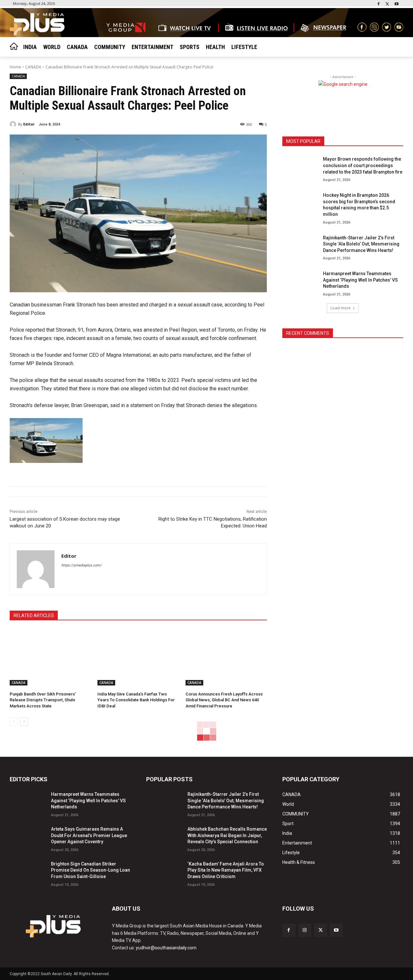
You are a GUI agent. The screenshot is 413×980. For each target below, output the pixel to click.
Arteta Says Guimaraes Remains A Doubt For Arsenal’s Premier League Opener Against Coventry (89, 835)
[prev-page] (14, 721)
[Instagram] (304, 930)
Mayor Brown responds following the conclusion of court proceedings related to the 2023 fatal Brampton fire (362, 165)
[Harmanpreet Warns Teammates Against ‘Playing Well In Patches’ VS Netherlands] (300, 282)
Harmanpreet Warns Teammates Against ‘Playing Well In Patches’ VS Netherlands (360, 280)
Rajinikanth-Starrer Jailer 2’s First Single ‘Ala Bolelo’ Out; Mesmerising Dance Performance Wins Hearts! (361, 244)
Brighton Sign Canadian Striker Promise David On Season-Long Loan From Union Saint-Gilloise (90, 870)
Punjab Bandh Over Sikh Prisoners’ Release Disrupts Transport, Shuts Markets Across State (43, 700)
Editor (29, 124)
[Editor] (14, 124)
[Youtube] (396, 4)
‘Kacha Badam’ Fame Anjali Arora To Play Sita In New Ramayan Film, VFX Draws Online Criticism (225, 870)
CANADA (33, 67)
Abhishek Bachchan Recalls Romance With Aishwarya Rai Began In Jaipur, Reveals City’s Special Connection (227, 835)
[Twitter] (387, 4)
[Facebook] (378, 4)
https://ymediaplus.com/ (81, 565)
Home (15, 67)
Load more (340, 308)
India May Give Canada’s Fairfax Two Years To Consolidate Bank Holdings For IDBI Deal (136, 700)
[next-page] (24, 721)
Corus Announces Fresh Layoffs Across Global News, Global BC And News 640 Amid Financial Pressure (224, 700)
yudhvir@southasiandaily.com (166, 947)
